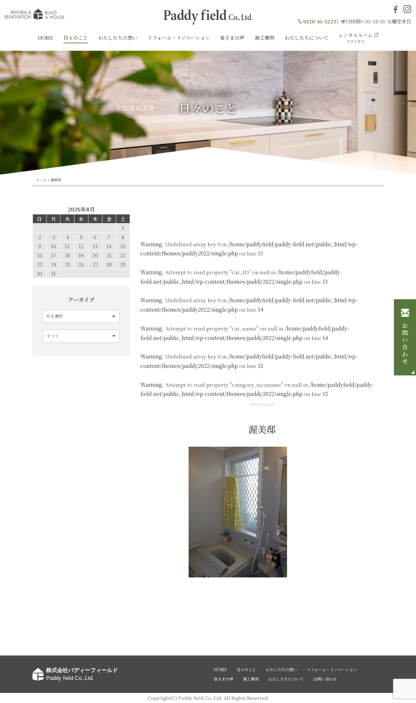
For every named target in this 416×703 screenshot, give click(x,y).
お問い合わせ (405, 344)
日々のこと (75, 37)
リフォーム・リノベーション (179, 37)
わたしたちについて (307, 37)
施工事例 (264, 37)
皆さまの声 (232, 37)
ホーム (41, 179)
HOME (45, 37)
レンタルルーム (355, 38)
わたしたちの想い (117, 37)
